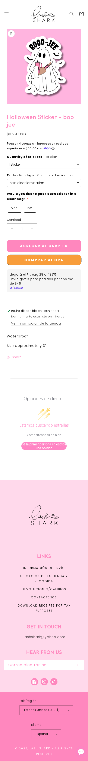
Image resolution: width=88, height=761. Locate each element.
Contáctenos (44, 597)
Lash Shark (39, 748)
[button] (6, 14)
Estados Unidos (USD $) (42, 710)
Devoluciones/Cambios (44, 589)
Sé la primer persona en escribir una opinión (44, 446)
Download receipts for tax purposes (44, 608)
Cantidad (14, 220)
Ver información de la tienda (36, 323)
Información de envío (44, 568)
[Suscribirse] (76, 665)
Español (42, 734)
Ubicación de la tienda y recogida (44, 578)
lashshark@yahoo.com (45, 636)
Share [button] (17, 357)
